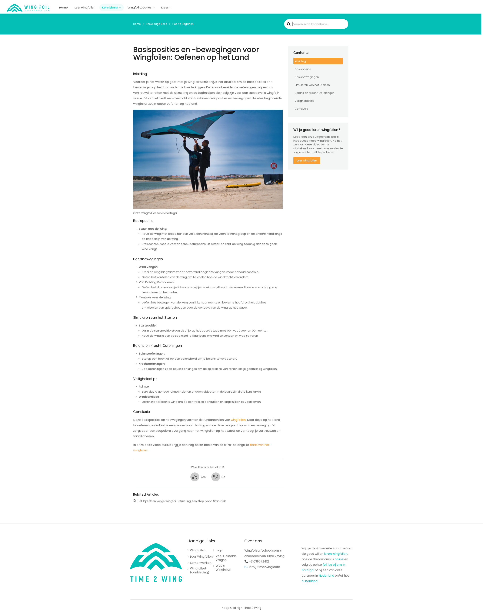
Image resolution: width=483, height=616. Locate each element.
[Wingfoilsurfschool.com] (28, 8)
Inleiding (300, 61)
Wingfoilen (197, 550)
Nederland (326, 575)
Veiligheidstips (304, 101)
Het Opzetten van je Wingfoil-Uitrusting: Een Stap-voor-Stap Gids (182, 501)
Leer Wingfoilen (201, 557)
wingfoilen (238, 420)
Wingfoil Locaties (140, 7)
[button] (198, 476)
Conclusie (301, 109)
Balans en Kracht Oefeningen (315, 93)
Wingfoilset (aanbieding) (199, 570)
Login (219, 550)
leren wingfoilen (335, 554)
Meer (164, 7)
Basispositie (303, 69)
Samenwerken (201, 563)
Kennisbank (110, 7)
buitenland (309, 581)
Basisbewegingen (307, 77)
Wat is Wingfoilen (223, 568)
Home (63, 7)
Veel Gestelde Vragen (226, 558)
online (339, 559)
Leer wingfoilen (85, 7)
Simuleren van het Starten (312, 85)
